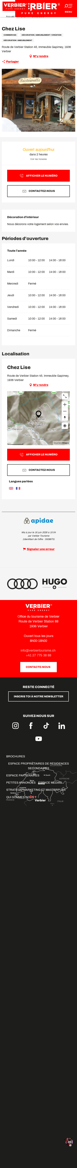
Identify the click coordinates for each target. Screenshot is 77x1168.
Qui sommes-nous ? (21, 797)
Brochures (15, 756)
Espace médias (50, 782)
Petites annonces (21, 782)
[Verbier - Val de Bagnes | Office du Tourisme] (38, 8)
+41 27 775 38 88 (38, 655)
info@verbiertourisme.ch (38, 650)
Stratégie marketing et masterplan (36, 789)
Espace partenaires (22, 775)
